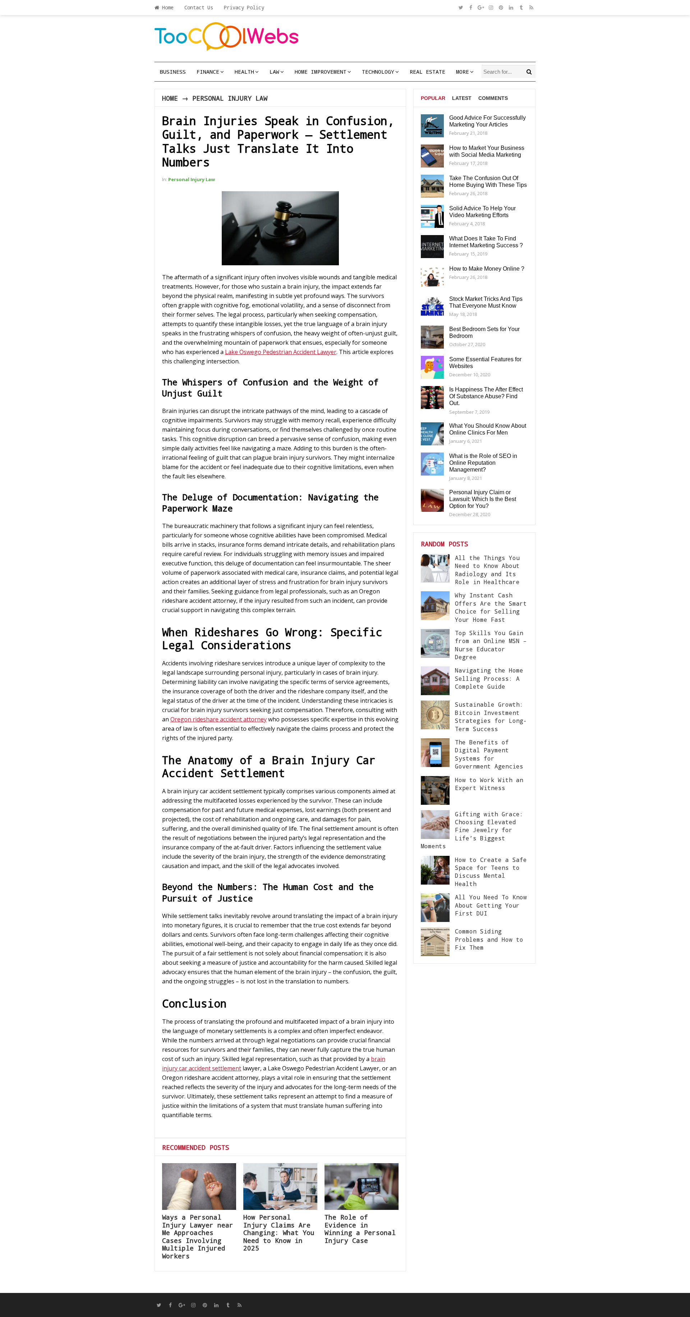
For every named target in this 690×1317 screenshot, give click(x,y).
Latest (462, 98)
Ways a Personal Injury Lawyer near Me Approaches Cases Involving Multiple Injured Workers (197, 1236)
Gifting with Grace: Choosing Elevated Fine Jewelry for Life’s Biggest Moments (472, 830)
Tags (427, 125)
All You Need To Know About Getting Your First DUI (491, 905)
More (462, 71)
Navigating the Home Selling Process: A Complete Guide (489, 678)
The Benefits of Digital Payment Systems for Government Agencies (489, 754)
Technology (378, 71)
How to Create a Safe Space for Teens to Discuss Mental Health (491, 871)
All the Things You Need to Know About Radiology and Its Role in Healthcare (487, 570)
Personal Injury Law (229, 98)
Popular (433, 98)
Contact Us (198, 7)
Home (166, 7)
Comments (493, 98)
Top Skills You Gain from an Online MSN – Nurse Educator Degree (491, 645)
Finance (208, 71)
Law (274, 71)
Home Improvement (320, 71)
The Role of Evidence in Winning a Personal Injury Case (360, 1229)
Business (173, 71)
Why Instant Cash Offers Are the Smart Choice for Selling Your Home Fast (491, 607)
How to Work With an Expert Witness (489, 783)
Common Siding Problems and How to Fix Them (489, 939)
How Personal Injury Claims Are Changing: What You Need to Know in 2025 (278, 1232)
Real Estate (427, 71)
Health (244, 71)
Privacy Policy (244, 7)
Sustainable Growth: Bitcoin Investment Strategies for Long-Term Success (491, 716)
